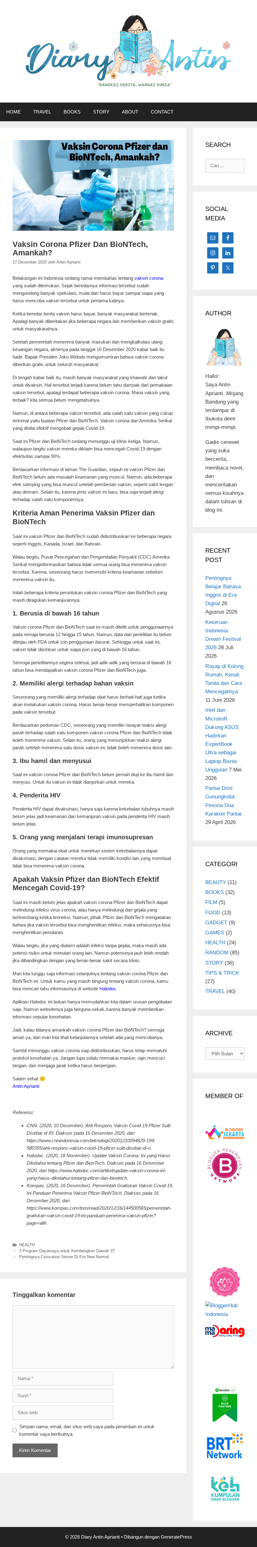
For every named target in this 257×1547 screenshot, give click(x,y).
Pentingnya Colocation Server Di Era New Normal (64, 1256)
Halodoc (107, 988)
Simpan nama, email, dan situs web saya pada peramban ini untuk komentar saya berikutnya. (87, 1430)
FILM (211, 902)
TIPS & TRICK (222, 973)
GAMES (214, 933)
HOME (13, 111)
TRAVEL (42, 111)
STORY (101, 111)
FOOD (212, 913)
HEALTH (27, 1245)
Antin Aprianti (26, 1086)
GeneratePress (176, 1536)
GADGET (216, 923)
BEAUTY (215, 882)
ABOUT (130, 111)
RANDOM (216, 953)
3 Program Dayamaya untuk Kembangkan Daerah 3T (67, 1250)
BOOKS (72, 111)
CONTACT (162, 111)
